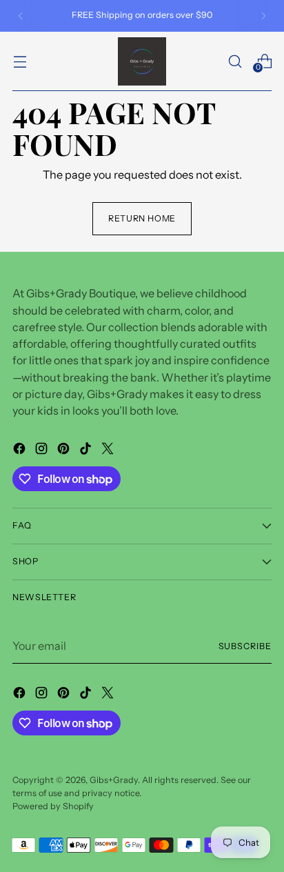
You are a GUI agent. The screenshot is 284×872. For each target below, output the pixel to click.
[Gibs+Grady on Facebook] (20, 450)
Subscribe (245, 646)
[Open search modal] (235, 61)
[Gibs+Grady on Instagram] (42, 450)
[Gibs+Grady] (142, 61)
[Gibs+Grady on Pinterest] (65, 450)
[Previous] (21, 16)
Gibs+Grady (114, 780)
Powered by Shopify (53, 806)
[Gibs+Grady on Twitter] (109, 450)
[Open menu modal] (20, 61)
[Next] (263, 16)
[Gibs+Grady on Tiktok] (87, 450)
